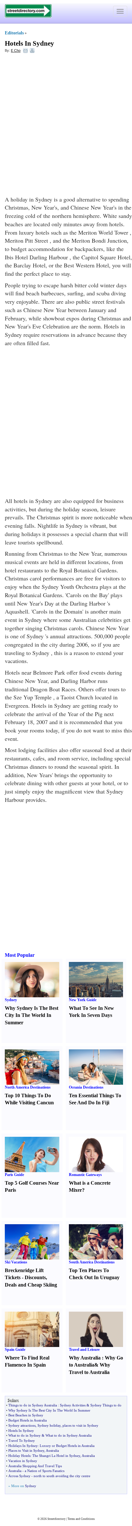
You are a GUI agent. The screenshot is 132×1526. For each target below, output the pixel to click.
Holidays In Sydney (23, 1446)
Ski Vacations (16, 1262)
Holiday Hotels (19, 1456)
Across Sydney (19, 1476)
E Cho (16, 50)
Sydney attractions (22, 1425)
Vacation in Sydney (22, 1461)
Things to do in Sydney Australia (32, 1405)
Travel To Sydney (21, 1440)
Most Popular (20, 955)
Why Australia (85, 1357)
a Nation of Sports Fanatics (44, 1471)
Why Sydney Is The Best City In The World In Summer (31, 1015)
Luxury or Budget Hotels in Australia (67, 1446)
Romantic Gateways (85, 1174)
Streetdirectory (56, 1519)
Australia (52, 1450)
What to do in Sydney (24, 1435)
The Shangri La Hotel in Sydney (56, 1456)
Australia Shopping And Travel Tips (35, 1466)
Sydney (11, 1000)
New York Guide (82, 1000)
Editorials (14, 33)
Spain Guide (15, 1349)
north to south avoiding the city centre (62, 1476)
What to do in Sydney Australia (68, 1435)
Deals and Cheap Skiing (31, 1285)
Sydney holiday (49, 1425)
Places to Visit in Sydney (26, 1450)
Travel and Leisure (84, 1349)
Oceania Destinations (86, 1087)
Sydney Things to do (105, 1405)
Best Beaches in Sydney (25, 1415)
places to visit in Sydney (80, 1425)
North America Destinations (28, 1087)
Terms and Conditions (81, 1519)
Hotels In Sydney (29, 43)
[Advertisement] (66, 126)
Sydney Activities (73, 1405)
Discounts (35, 1277)
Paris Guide (14, 1174)
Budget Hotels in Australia (27, 1420)
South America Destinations (92, 1262)
